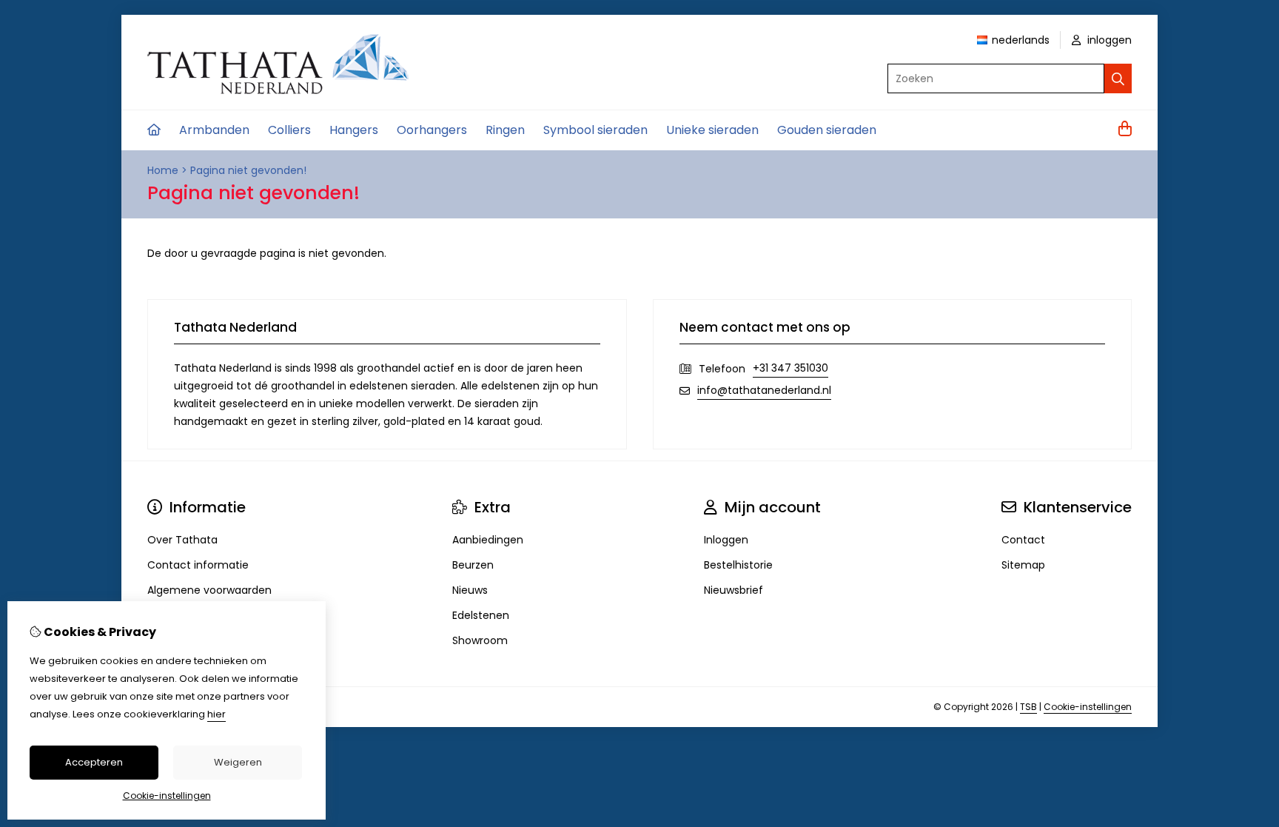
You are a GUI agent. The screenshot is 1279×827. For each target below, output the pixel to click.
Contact (1023, 539)
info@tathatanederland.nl (764, 390)
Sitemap (1023, 565)
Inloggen (726, 539)
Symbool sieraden (595, 129)
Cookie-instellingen (1088, 706)
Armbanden (214, 129)
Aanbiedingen (487, 539)
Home (162, 170)
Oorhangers (432, 129)
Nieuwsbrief (733, 590)
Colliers (289, 129)
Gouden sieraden (826, 129)
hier (216, 714)
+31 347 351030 (790, 368)
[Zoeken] (1118, 78)
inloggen (1108, 40)
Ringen (505, 129)
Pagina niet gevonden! (248, 170)
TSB (1028, 706)
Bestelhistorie (738, 565)
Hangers (353, 129)
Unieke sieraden (712, 129)
